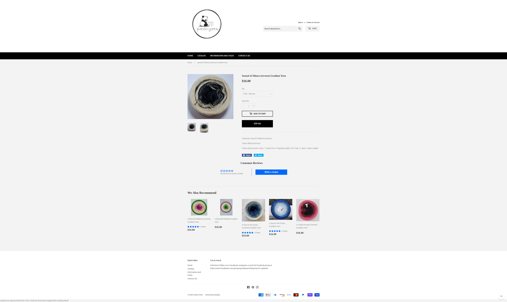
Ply (243, 89)
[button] (193, 227)
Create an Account (313, 22)
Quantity (245, 101)
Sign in (300, 22)
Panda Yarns (198, 295)
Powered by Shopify (212, 295)
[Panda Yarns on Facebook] (248, 288)
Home (190, 56)
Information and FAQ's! (222, 56)
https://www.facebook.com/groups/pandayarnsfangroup (234, 268)
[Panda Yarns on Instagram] (257, 288)
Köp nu (257, 123)
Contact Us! (244, 56)
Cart (314, 28)
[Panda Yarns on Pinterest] (253, 288)
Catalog (202, 56)
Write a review (271, 172)
